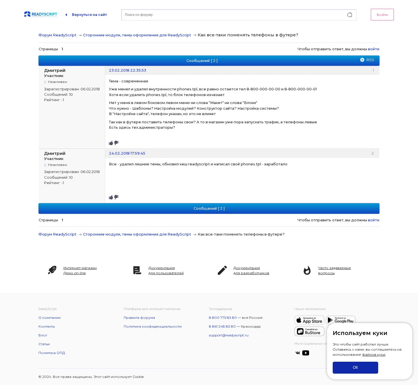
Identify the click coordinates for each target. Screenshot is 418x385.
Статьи (44, 344)
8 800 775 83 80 (223, 317)
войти (373, 49)
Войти (382, 15)
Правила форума (139, 317)
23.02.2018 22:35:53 (127, 70)
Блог (42, 335)
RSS (370, 59)
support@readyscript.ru (229, 335)
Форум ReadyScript (57, 35)
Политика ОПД (51, 353)
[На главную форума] (40, 14)
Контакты (46, 326)
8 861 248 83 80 (222, 326)
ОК (355, 367)
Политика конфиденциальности (153, 326)
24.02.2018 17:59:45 (127, 153)
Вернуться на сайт (89, 15)
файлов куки (373, 354)
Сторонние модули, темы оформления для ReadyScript (137, 35)
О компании (49, 317)
